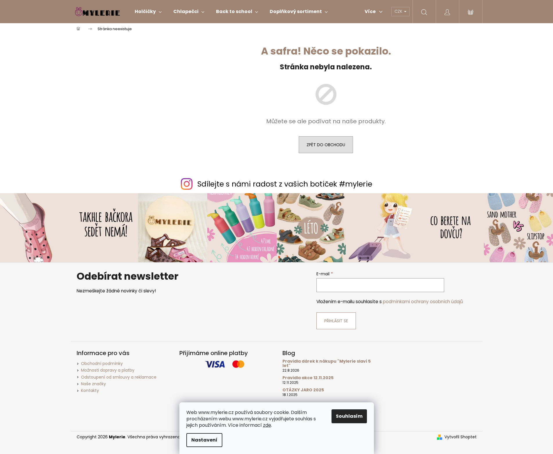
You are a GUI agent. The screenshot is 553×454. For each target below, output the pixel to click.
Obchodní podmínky (102, 363)
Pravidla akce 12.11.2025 (308, 378)
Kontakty (90, 390)
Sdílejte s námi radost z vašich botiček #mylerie (284, 184)
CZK (399, 11)
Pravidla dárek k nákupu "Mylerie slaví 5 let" (326, 363)
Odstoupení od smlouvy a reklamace (118, 377)
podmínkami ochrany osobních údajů (423, 302)
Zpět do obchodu (326, 145)
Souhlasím (349, 416)
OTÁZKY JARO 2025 (303, 390)
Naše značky (93, 384)
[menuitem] (148, 11)
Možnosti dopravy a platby (107, 370)
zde (267, 425)
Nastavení (204, 440)
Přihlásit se (336, 321)
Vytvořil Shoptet (460, 437)
